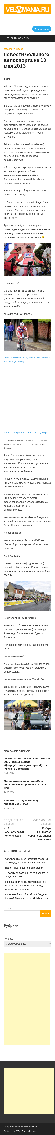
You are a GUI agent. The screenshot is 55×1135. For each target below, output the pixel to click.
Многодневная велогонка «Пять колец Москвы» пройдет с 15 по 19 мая (25, 784)
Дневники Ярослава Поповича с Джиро (26, 432)
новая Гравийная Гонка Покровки (24, 867)
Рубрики (8, 938)
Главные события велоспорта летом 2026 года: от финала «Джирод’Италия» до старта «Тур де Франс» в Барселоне (27, 763)
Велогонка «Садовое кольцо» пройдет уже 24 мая (22, 802)
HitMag (33, 1131)
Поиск (7, 908)
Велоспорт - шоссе (13, 49)
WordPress (21, 1131)
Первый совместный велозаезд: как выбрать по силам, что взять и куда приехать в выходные (25, 885)
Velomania (33, 1126)
